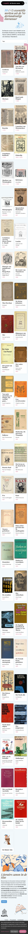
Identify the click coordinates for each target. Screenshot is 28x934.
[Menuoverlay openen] (22, 3)
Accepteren (22, 931)
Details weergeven (5, 931)
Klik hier (4, 901)
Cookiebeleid (20, 920)
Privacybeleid (13, 920)
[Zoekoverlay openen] (26, 3)
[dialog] (14, 927)
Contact (6, 920)
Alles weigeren (14, 931)
